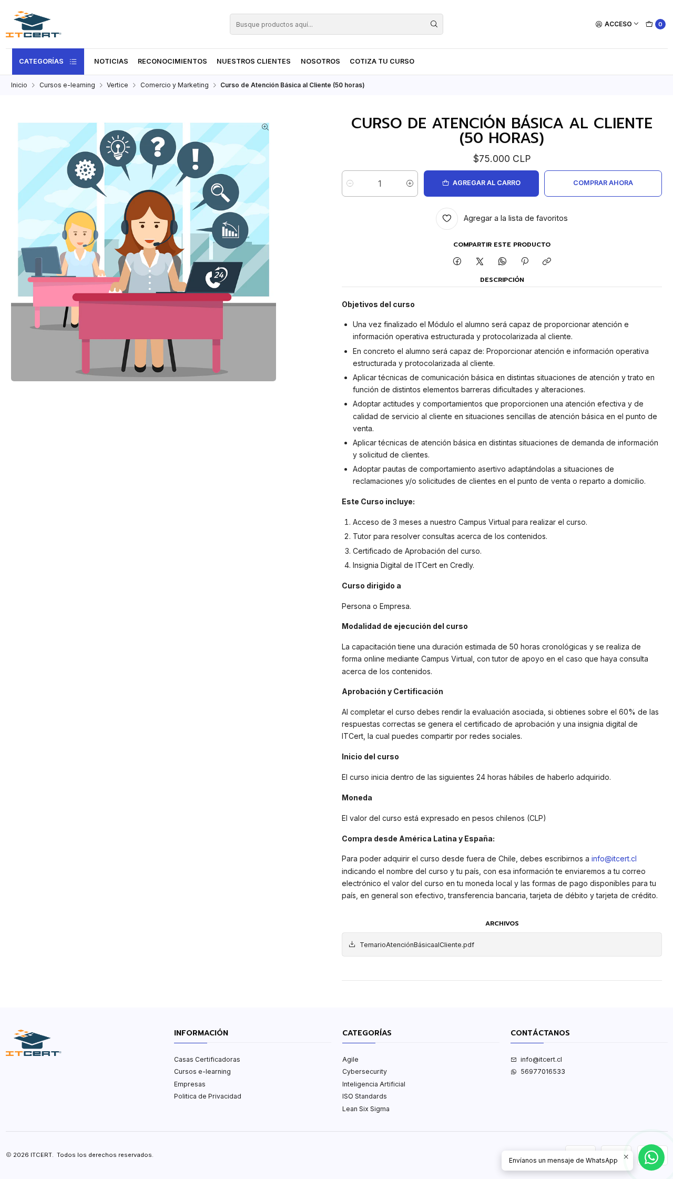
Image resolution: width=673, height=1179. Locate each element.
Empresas (190, 1084)
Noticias (111, 61)
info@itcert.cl (614, 858)
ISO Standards (364, 1096)
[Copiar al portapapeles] (547, 262)
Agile (350, 1059)
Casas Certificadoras (207, 1059)
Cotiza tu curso (382, 61)
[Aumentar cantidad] (409, 183)
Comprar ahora (603, 183)
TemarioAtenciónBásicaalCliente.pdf (417, 945)
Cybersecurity (364, 1071)
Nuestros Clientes (254, 61)
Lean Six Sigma (366, 1109)
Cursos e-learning (67, 85)
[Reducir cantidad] (350, 183)
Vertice (117, 85)
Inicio (19, 85)
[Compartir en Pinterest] (525, 262)
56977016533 (543, 1071)
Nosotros (320, 61)
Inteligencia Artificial (373, 1084)
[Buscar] (434, 24)
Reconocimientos (172, 61)
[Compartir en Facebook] (457, 262)
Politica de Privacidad (207, 1096)
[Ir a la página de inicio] (34, 24)
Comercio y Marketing (174, 85)
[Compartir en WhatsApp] (502, 262)
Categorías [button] (41, 61)
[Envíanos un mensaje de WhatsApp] (651, 1157)
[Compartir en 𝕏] (480, 262)
